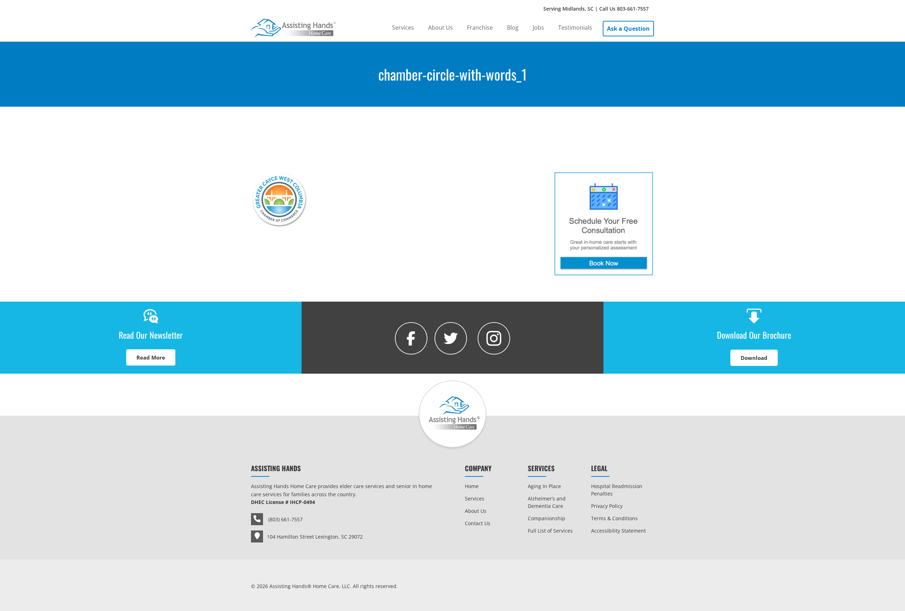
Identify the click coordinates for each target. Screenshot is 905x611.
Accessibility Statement (618, 530)
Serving (596, 8)
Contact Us (477, 523)
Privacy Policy (607, 506)
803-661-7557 (633, 8)
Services (474, 498)
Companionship (546, 518)
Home (472, 486)
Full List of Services (550, 530)
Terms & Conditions (614, 518)
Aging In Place (544, 486)
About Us (475, 511)
